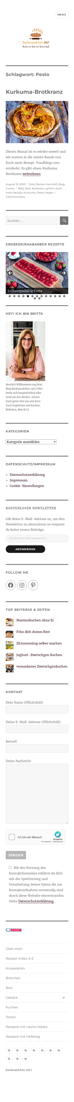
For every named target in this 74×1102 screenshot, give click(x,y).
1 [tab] (10, 296)
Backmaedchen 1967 (19, 1070)
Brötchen (13, 978)
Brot (32, 184)
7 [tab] (37, 296)
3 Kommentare (15, 196)
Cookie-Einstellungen (27, 486)
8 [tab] (41, 296)
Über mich (14, 949)
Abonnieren (25, 549)
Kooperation (15, 968)
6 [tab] (32, 296)
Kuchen (12, 1007)
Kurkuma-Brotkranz (34, 91)
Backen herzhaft (46, 184)
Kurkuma (29, 192)
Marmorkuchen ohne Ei (34, 620)
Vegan (49, 192)
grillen (50, 188)
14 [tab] (35, 298)
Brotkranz (38, 188)
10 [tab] (51, 296)
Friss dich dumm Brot (33, 632)
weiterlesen (31, 174)
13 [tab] (64, 296)
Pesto (40, 192)
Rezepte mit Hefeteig (23, 1036)
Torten (11, 1017)
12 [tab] (60, 296)
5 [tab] (28, 296)
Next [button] (63, 273)
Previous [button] (10, 273)
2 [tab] (14, 296)
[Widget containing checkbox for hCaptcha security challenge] (35, 837)
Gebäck (12, 997)
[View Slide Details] (37, 273)
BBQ (21, 188)
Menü (61, 14)
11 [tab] (55, 296)
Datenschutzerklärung (27, 475)
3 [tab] (19, 296)
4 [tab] (23, 296)
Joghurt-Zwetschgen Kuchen (39, 655)
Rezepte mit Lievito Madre (27, 1027)
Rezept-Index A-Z (20, 958)
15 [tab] (39, 298)
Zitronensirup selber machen (39, 643)
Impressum (18, 480)
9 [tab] (46, 296)
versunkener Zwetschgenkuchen (41, 666)
